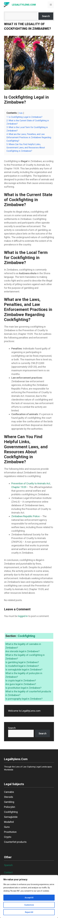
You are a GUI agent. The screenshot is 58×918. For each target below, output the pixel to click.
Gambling (9, 801)
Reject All (29, 912)
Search (46, 16)
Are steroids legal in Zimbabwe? (22, 651)
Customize (29, 905)
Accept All (29, 898)
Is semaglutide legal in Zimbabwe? (23, 669)
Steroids (8, 797)
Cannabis (9, 792)
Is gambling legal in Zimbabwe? (22, 662)
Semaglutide (11, 816)
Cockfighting (26, 636)
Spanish (8, 865)
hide (21, 113)
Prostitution (10, 831)
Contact (8, 872)
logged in (23, 616)
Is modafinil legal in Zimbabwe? (22, 665)
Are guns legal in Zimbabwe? (20, 684)
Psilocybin (9, 806)
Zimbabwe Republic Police (25, 516)
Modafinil (9, 821)
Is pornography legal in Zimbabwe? (23, 698)
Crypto (7, 836)
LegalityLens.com (24, 4)
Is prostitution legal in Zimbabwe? (23, 687)
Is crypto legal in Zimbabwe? (20, 680)
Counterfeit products (15, 841)
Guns (7, 826)
